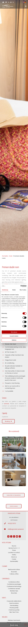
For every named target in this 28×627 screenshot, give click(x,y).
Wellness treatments (14, 620)
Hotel (10, 256)
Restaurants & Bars (14, 569)
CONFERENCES (6, 578)
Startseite (5, 256)
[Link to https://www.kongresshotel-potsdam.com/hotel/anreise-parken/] (3, 2)
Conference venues (14, 588)
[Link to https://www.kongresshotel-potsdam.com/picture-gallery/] (6, 2)
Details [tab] (14, 289)
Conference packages (14, 584)
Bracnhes (14, 593)
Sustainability (14, 561)
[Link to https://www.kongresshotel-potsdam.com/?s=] (13, 2)
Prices (14, 550)
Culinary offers (14, 574)
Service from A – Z (14, 548)
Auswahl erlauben (14, 336)
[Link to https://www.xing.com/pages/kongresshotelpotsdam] (20, 536)
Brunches (14, 572)
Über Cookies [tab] (23, 289)
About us (14, 557)
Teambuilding (14, 605)
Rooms (14, 546)
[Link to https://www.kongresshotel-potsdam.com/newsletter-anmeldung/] (11, 2)
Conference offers (14, 582)
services (6, 403)
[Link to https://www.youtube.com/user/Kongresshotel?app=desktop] (17, 536)
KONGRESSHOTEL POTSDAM (14, 513)
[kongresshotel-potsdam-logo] (8, 6)
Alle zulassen (14, 332)
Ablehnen (14, 340)
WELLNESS (4, 617)
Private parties (14, 608)
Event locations (14, 603)
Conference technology (14, 586)
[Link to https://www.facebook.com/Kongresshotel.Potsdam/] (8, 536)
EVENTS (4, 598)
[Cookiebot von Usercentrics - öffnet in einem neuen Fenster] (20, 286)
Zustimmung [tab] (5, 289)
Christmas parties (14, 610)
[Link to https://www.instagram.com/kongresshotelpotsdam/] (11, 536)
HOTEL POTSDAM (6, 542)
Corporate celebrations (14, 601)
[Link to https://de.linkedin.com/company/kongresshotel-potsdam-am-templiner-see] (14, 536)
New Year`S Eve (14, 612)
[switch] (24, 318)
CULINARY (4, 566)
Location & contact (14, 552)
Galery (14, 555)
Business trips (14, 591)
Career (14, 559)
